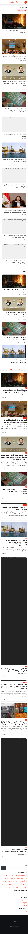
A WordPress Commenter (21, 894)
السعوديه (25, 913)
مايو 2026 (25, 905)
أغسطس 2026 (24, 900)
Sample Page (15, 921)
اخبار (25, 294)
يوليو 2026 (25, 902)
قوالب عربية (12, 928)
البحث (26, 865)
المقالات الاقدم (14, 861)
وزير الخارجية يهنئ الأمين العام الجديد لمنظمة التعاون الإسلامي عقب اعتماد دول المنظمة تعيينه (15, 315)
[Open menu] (25, 2)
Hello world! (10, 894)
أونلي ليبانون (14, 2)
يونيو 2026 (25, 903)
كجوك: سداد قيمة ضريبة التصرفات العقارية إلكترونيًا (16, 887)
